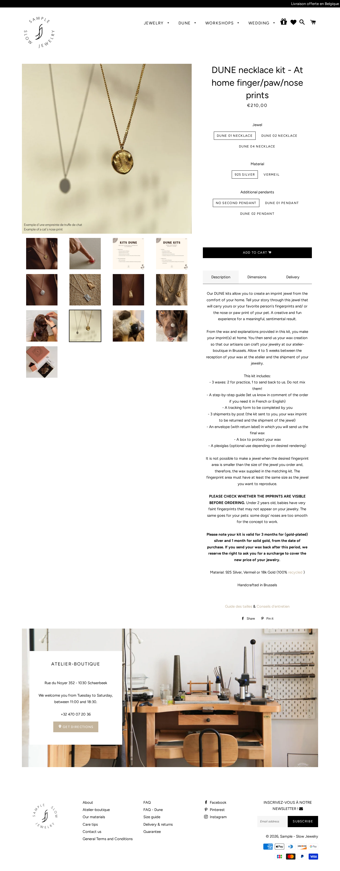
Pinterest (217, 809)
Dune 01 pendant (282, 203)
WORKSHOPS (220, 23)
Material (257, 164)
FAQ (147, 802)
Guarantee (152, 831)
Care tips (90, 824)
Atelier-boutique (96, 809)
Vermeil (272, 174)
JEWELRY (154, 23)
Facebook (217, 802)
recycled (295, 572)
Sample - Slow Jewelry (299, 836)
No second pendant (236, 203)
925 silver (245, 174)
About (88, 802)
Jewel (257, 125)
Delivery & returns (158, 824)
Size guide (151, 817)
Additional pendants (257, 192)
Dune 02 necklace (279, 136)
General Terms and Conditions (108, 839)
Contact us (92, 831)
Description (220, 277)
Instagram (218, 817)
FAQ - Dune (153, 809)
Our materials (94, 817)
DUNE (185, 23)
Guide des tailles (238, 606)
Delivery (292, 277)
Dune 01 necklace (235, 136)
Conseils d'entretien (273, 606)
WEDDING (259, 23)
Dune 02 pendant (257, 214)
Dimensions (256, 277)
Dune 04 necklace (257, 146)
